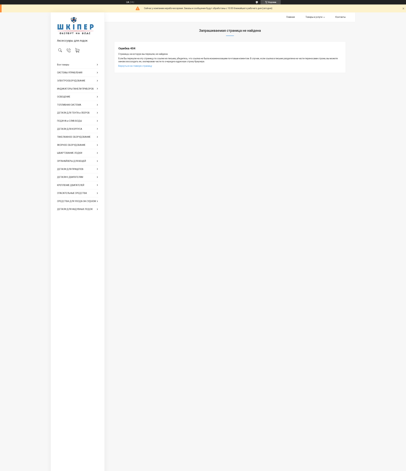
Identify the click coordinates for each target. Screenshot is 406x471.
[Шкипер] (77, 26)
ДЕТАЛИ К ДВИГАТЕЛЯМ (70, 177)
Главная (290, 17)
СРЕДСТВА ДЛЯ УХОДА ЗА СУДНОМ (76, 201)
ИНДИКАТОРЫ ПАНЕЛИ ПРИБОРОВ (75, 88)
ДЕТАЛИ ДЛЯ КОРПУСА (69, 129)
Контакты (340, 17)
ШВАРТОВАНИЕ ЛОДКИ (69, 153)
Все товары (63, 64)
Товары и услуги (313, 17)
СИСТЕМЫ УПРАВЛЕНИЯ (69, 72)
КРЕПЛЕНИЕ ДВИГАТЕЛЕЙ (70, 185)
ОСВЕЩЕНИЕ (63, 96)
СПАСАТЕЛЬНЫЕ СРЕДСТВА (72, 193)
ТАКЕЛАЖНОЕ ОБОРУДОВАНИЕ (74, 137)
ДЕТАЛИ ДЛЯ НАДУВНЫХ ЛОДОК (75, 209)
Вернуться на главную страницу (135, 66)
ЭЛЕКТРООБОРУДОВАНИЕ (71, 80)
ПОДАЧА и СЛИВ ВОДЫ (69, 121)
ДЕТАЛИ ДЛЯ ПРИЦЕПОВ (70, 169)
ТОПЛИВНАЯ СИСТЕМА (69, 105)
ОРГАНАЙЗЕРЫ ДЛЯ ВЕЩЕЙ (71, 161)
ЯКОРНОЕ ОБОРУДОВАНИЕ (71, 145)
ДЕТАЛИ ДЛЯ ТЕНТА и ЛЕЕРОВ (73, 112)
